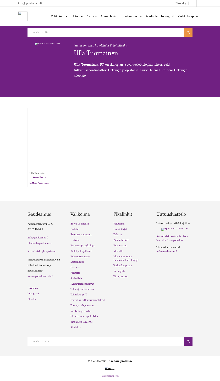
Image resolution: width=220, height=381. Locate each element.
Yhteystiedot (120, 276)
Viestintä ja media (80, 311)
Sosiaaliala (76, 278)
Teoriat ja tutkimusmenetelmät (87, 300)
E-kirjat (74, 229)
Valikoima (118, 223)
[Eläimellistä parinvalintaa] (47, 131)
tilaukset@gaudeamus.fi (40, 243)
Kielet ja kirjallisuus (81, 251)
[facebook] (192, 3)
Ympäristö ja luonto (81, 321)
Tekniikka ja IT (78, 294)
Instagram (33, 293)
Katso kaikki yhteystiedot (42, 251)
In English (119, 271)
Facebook (33, 288)
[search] (188, 32)
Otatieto (75, 267)
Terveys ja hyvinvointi (82, 305)
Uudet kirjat (120, 229)
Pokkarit (75, 272)
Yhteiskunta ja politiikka (84, 316)
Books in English (79, 223)
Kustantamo (120, 245)
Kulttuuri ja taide (80, 256)
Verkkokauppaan (122, 265)
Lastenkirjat (77, 261)
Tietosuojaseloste (110, 375)
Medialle (118, 251)
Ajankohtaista (121, 240)
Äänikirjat (76, 327)
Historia (75, 240)
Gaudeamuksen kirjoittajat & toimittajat (101, 45)
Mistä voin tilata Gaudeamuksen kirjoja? (126, 258)
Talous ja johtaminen (82, 289)
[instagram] (200, 3)
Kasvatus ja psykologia (82, 245)
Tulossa (117, 234)
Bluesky (32, 299)
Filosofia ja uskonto (81, 234)
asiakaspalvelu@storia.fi (40, 276)
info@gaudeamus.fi (30, 3)
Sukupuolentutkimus (82, 283)
